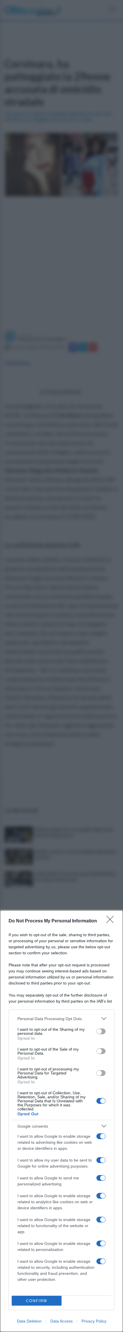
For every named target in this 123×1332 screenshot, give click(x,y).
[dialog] (61, 1121)
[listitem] (61, 1019)
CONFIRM (36, 1301)
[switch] (101, 1031)
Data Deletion (29, 1321)
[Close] (111, 921)
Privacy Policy (94, 1321)
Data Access (61, 1321)
